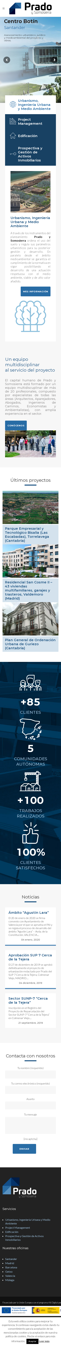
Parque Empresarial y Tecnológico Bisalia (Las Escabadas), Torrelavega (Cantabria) (27, 535)
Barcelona (11, 1267)
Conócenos (15, 425)
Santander (11, 1258)
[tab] (30, 104)
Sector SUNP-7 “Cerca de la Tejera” (28, 1000)
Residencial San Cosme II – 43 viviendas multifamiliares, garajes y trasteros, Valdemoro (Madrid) (28, 590)
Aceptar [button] (32, 1341)
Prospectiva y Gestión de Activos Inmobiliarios (24, 1237)
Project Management (17, 1227)
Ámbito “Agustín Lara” (28, 913)
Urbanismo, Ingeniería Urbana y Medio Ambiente (27, 1221)
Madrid (9, 1263)
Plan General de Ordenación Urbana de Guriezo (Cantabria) (30, 644)
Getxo (9, 1271)
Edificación (11, 1231)
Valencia (10, 1275)
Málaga (9, 1280)
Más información (35, 291)
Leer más (44, 1341)
